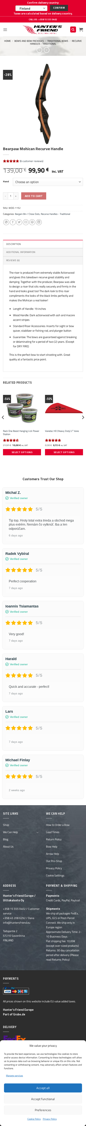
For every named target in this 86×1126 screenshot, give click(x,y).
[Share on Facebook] (13, 222)
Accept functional (43, 1099)
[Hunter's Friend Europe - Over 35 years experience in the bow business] (43, 29)
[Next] (82, 425)
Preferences (43, 1110)
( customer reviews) (31, 161)
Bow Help (51, 846)
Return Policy (54, 839)
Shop (6, 825)
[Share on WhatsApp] (6, 222)
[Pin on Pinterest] (32, 222)
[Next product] (39, 50)
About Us (8, 846)
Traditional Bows (57, 41)
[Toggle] (37, 832)
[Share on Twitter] (19, 222)
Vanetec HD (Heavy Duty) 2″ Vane (62, 431)
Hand (6, 181)
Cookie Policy (34, 1119)
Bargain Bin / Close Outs (27, 214)
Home (7, 41)
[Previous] (3, 425)
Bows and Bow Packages (29, 41)
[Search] (73, 29)
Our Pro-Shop (54, 861)
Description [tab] (13, 244)
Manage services (14, 1075)
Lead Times (52, 832)
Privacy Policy (50, 1119)
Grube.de (19, 1014)
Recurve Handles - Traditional (56, 42)
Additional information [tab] (20, 252)
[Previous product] (46, 50)
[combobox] (31, 8)
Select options (22, 452)
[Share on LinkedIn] (39, 222)
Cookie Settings (55, 875)
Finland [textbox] (25, 8)
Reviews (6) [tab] (13, 260)
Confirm (59, 8)
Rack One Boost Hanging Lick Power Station (21, 432)
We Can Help (10, 832)
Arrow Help (52, 854)
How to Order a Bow (58, 825)
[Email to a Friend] (26, 222)
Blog (5, 839)
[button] (5, 29)
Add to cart (34, 196)
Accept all (43, 1088)
